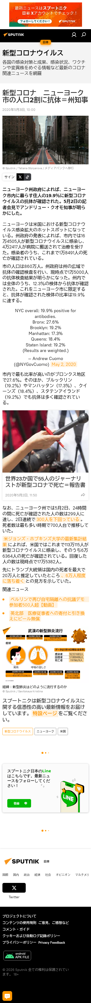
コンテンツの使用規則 (19, 923)
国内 (16, 874)
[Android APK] (17, 956)
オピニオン (63, 874)
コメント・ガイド (16, 929)
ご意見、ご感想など (53, 923)
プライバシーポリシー (19, 942)
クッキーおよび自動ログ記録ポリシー (31, 936)
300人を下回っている (58, 519)
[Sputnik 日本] (14, 36)
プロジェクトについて (19, 916)
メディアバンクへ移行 (59, 168)
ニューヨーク (45, 731)
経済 (37, 874)
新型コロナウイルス (18, 731)
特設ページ (45, 713)
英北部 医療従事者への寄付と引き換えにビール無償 (47, 616)
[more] (83, 495)
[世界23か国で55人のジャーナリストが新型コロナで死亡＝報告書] (45, 441)
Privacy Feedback (51, 942)
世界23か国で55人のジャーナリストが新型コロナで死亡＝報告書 (45, 481)
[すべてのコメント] (7, 996)
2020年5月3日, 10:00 (18, 109)
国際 (5, 874)
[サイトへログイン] (74, 34)
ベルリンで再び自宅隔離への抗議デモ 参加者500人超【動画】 (49, 602)
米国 (63, 731)
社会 (48, 874)
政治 (27, 874)
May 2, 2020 (64, 364)
